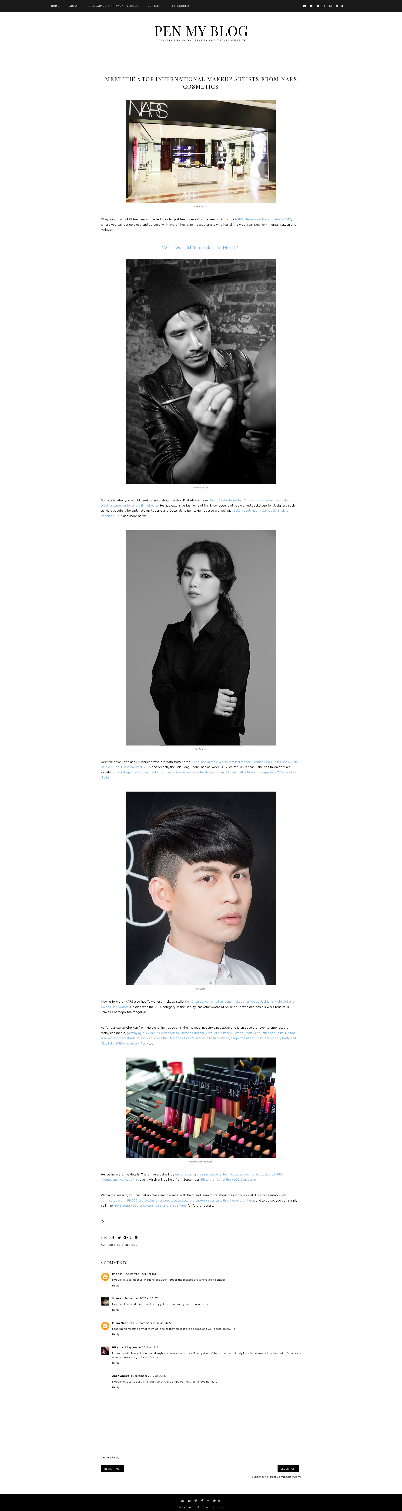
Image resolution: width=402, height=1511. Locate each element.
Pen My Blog (201, 30)
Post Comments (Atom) (285, 1476)
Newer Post (112, 1468)
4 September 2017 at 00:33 (149, 1375)
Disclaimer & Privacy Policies (113, 5)
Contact (154, 5)
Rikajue (117, 1347)
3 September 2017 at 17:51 (142, 1347)
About (74, 5)
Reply (115, 1285)
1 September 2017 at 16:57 (140, 1298)
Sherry (116, 1298)
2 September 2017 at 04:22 (153, 1323)
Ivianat (117, 1274)
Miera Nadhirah (123, 1323)
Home (55, 5)
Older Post (288, 1468)
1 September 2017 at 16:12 (141, 1274)
